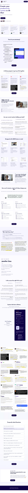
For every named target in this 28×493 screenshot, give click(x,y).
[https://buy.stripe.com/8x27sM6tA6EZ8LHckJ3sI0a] (7, 246)
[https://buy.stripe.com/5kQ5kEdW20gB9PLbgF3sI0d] (4, 85)
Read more (2, 30)
